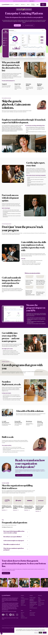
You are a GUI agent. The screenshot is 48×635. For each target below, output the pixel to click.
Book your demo (6, 573)
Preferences (36, 632)
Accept (45, 632)
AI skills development (33, 607)
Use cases (31, 606)
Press (22, 613)
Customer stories (41, 602)
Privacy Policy (37, 630)
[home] (5, 4)
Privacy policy (32, 613)
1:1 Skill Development (24, 598)
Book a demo (43, 4)
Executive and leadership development (32, 599)
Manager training (32, 597)
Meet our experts (41, 604)
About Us (22, 612)
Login (38, 4)
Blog (39, 597)
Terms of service (32, 612)
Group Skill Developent (23, 601)
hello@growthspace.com (7, 527)
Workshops (23, 602)
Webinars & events (41, 600)
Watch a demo (23, 605)
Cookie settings (32, 615)
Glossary (39, 605)
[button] (12, 4)
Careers (22, 615)
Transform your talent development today (23, 475)
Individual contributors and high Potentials (33, 603)
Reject (40, 632)
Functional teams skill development (33, 605)
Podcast (39, 598)
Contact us (23, 616)
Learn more (32, 1)
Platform (22, 597)
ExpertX (22, 603)
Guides (39, 601)
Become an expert (33, 4)
